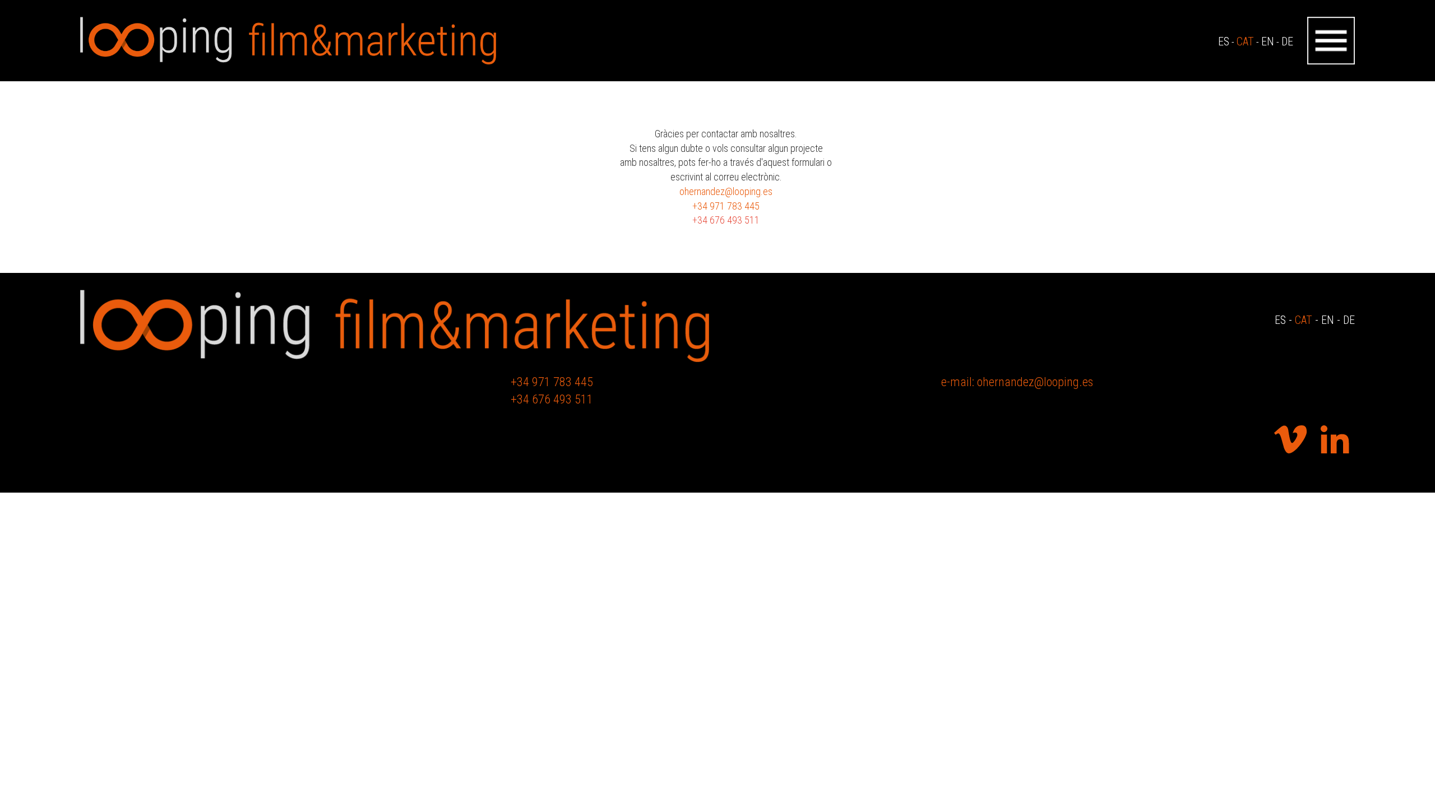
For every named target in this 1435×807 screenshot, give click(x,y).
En (1327, 320)
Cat (1303, 320)
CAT (1245, 41)
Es (1280, 320)
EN (1267, 41)
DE (1287, 41)
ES (1223, 41)
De (1349, 320)
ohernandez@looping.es (725, 191)
